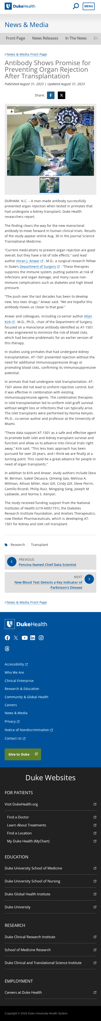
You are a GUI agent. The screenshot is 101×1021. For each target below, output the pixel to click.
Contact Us (13, 738)
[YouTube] (25, 638)
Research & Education (22, 688)
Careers (11, 705)
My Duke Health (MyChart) (28, 841)
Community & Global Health (26, 697)
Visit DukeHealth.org (21, 804)
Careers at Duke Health (23, 992)
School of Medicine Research (28, 949)
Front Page (15, 38)
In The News (76, 38)
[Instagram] (42, 638)
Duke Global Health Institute (27, 894)
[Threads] (8, 648)
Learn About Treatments (26, 825)
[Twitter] (17, 638)
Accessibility (14, 664)
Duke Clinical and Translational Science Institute (43, 962)
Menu (88, 6)
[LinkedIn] (34, 638)
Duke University (18, 907)
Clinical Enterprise (19, 680)
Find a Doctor (18, 817)
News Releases (45, 38)
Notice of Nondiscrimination (27, 730)
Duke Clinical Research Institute (30, 936)
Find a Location (19, 833)
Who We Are (14, 672)
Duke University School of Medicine (33, 868)
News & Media (16, 713)
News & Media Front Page (27, 54)
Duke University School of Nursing (32, 881)
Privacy (10, 721)
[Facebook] (8, 638)
